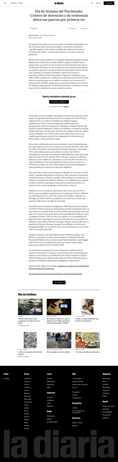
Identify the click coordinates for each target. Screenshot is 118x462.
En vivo (74, 387)
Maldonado (51, 381)
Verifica (26, 428)
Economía (27, 396)
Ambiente (27, 379)
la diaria (50, 397)
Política (26, 420)
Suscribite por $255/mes (59, 102)
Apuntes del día (77, 381)
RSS (104, 381)
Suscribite (109, 3)
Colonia (49, 379)
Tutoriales (106, 409)
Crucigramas (76, 398)
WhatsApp (106, 387)
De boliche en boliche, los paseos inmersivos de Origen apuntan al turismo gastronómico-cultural (58, 321)
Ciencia (26, 384)
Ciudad (20, 3)
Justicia (26, 408)
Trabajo (26, 426)
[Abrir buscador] (92, 3)
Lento (49, 403)
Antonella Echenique (23, 325)
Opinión (26, 417)
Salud (26, 423)
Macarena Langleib (23, 356)
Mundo (26, 414)
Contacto (106, 418)
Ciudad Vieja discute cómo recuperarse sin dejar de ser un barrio (29, 321)
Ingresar (98, 3)
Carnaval (27, 381)
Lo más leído (76, 379)
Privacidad (106, 415)
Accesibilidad (107, 412)
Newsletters (107, 379)
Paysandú (50, 384)
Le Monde (50, 400)
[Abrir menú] (5, 3)
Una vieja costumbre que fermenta (87, 352)
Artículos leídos (52, 422)
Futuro (26, 405)
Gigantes (50, 406)
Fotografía (75, 392)
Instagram (106, 390)
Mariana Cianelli (34, 35)
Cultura (26, 390)
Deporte (27, 393)
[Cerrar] (86, 96)
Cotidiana (14, 3)
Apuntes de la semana (80, 384)
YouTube (105, 384)
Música (49, 419)
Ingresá (66, 106)
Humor (74, 395)
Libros (26, 411)
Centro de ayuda (108, 406)
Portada (6, 379)
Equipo (74, 426)
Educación (27, 399)
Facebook (106, 393)
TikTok (105, 396)
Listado (74, 408)
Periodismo (51, 416)
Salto (49, 387)
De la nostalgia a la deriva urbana (58, 352)
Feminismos (28, 402)
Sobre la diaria (77, 423)
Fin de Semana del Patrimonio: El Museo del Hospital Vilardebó (55, 274)
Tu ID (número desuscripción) (78, 412)
